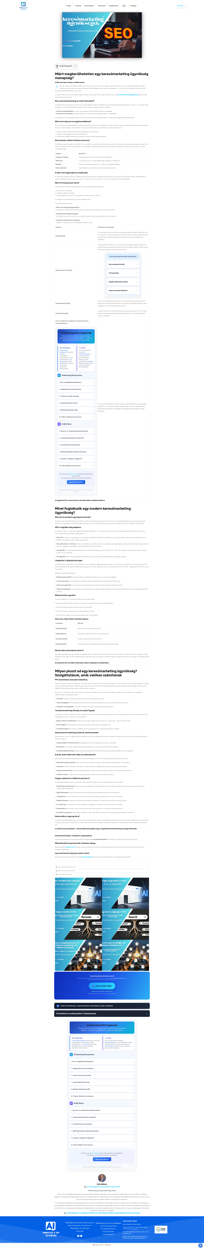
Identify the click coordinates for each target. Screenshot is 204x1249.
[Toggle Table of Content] (74, 66)
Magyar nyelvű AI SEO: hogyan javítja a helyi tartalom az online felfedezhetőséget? (135, 1237)
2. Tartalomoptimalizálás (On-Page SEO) (71, 438)
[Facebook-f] (78, 1236)
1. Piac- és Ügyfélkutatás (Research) (70, 382)
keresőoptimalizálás (84, 354)
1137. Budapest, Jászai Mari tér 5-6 (82, 1225)
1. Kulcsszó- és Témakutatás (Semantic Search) (73, 431)
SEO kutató (101, 6)
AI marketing (86, 1044)
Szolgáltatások (113, 6)
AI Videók (78, 6)
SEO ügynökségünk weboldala (110, 1213)
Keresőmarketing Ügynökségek (132, 1224)
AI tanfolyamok (89, 6)
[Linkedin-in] (81, 1236)
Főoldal (68, 6)
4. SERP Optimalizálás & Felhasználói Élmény (72, 452)
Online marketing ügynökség (108, 1226)
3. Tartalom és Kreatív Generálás (69, 396)
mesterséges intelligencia (80, 1040)
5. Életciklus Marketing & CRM (68, 410)
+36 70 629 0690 (84, 1228)
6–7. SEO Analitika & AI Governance (70, 465)
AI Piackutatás (114, 273)
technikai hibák (109, 1046)
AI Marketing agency (88, 1223)
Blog (124, 6)
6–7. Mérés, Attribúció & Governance (70, 417)
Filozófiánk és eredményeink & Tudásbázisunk (76, 1013)
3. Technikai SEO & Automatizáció (69, 445)
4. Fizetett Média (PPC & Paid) (68, 403)
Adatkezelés (79, 1231)
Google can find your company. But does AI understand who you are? (135, 1228)
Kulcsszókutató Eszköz (117, 264)
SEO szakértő (74, 474)
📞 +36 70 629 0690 (102, 986)
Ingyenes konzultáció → (76, 482)
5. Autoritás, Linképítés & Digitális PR (70, 459)
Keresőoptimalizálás (108, 1231)
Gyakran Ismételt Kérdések (118, 290)
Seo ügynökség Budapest (108, 1229)
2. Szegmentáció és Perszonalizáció (70, 389)
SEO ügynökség (110, 1223)
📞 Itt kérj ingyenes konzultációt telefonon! (102, 1187)
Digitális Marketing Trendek (118, 282)
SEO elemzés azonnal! (131, 1213)
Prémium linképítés (108, 1234)
